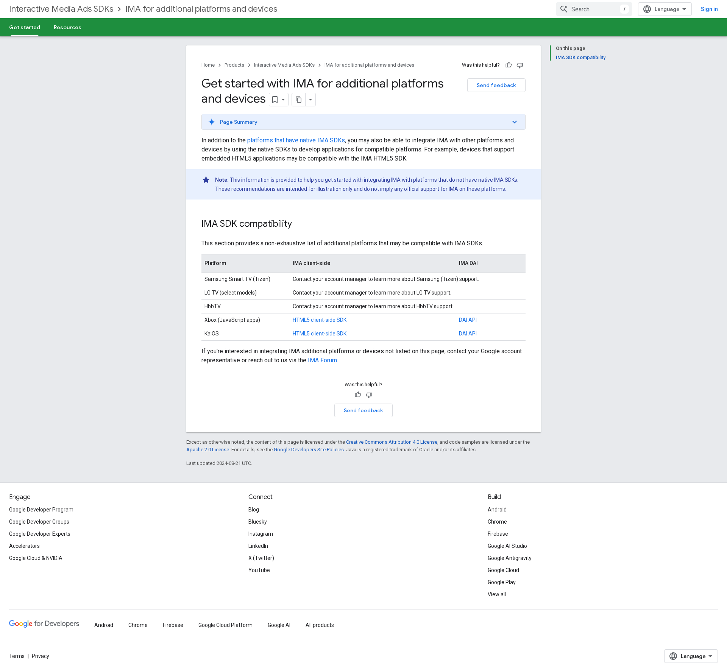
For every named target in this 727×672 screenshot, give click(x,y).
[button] (363, 121)
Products (234, 65)
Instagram (260, 534)
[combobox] (594, 9)
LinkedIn (258, 546)
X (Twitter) (261, 558)
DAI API (468, 320)
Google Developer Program (41, 510)
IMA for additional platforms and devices (201, 9)
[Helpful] (508, 65)
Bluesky (257, 522)
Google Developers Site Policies (309, 449)
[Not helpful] (520, 65)
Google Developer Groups (39, 522)
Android (497, 510)
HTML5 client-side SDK (319, 320)
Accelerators (24, 546)
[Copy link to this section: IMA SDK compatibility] (299, 224)
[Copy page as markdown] (299, 99)
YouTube (259, 570)
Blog (253, 510)
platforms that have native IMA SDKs (296, 140)
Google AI (279, 625)
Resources (67, 27)
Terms (17, 656)
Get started (24, 27)
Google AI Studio (507, 546)
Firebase (498, 534)
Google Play (502, 582)
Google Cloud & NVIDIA (35, 558)
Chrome (497, 522)
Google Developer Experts (39, 534)
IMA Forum (322, 360)
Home (208, 65)
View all (497, 594)
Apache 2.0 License (207, 449)
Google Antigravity (510, 558)
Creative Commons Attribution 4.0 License (391, 442)
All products (320, 625)
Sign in (709, 9)
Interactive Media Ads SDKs (61, 9)
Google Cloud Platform (225, 625)
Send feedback (496, 85)
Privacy (40, 656)
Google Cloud (503, 570)
